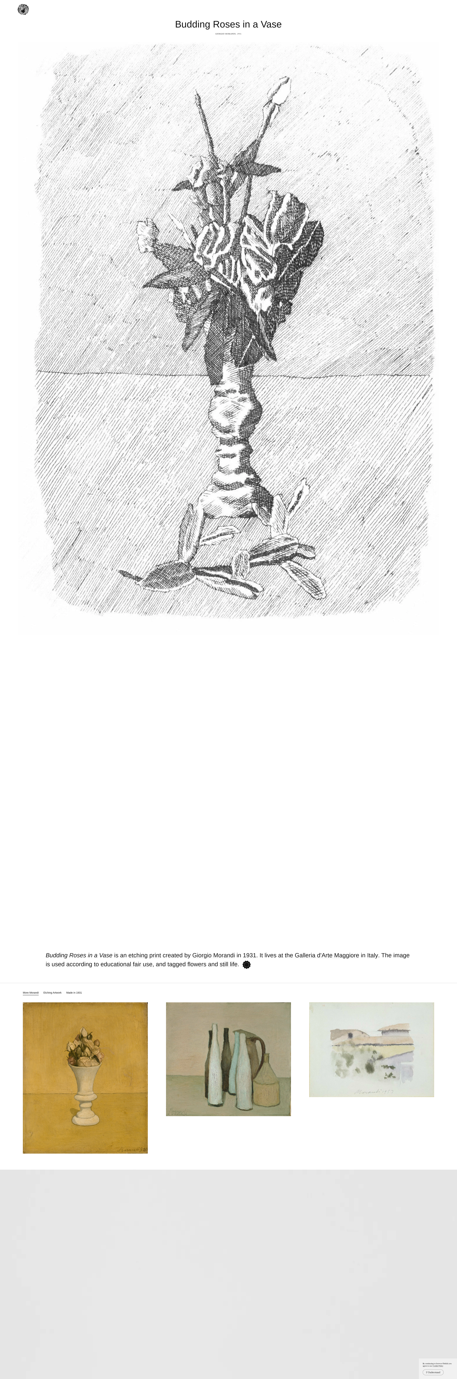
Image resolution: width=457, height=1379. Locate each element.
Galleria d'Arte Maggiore (327, 955)
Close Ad (440, 832)
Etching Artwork (52, 992)
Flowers (196, 964)
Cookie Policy (438, 1366)
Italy (372, 955)
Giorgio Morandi (225, 34)
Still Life (229, 964)
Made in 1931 (74, 992)
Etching (138, 955)
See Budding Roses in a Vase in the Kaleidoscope (246, 964)
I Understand (433, 1372)
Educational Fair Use (126, 964)
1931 (249, 955)
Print (155, 955)
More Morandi (31, 992)
